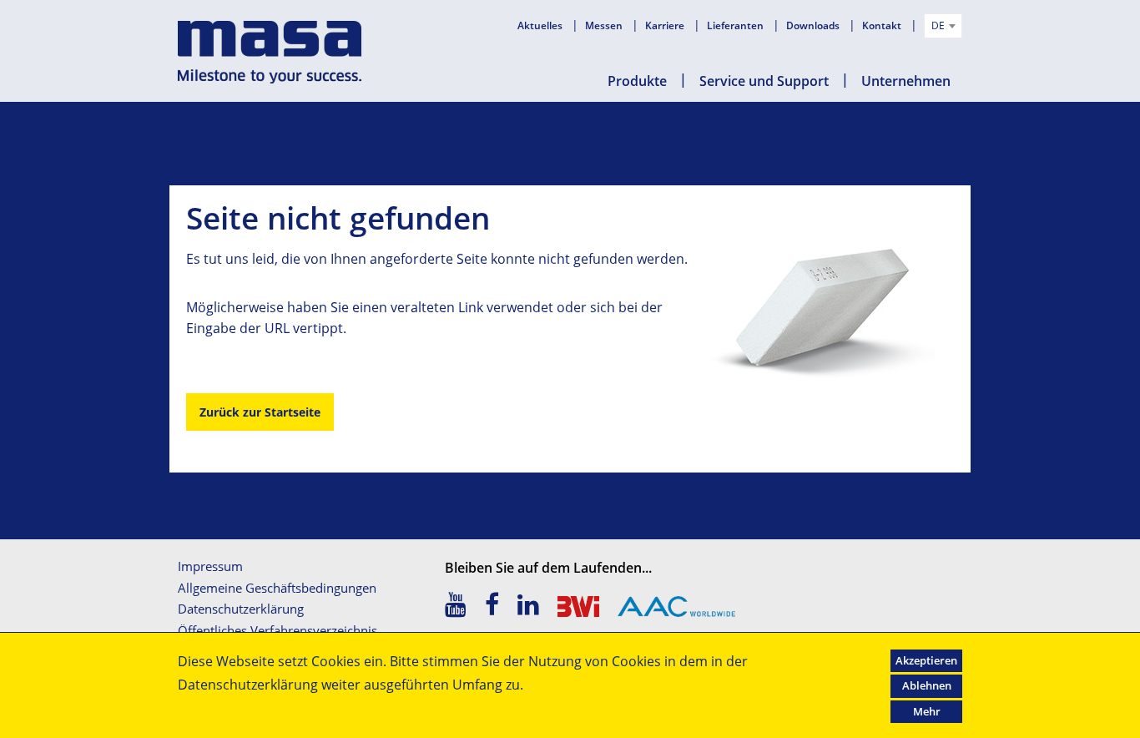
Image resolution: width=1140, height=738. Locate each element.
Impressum (210, 566)
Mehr (927, 711)
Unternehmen (906, 81)
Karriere (666, 25)
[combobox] (943, 26)
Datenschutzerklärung (241, 608)
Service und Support (764, 81)
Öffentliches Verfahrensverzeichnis (277, 630)
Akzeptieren (926, 660)
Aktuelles (541, 25)
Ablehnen (926, 685)
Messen (605, 25)
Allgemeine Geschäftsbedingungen (277, 587)
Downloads (814, 25)
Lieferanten (736, 25)
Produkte (637, 81)
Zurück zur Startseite (259, 412)
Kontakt (883, 25)
